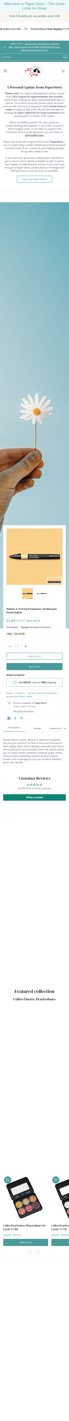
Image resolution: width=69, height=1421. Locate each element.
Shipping (25, 627)
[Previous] (8, 556)
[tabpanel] (34, 751)
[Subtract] (10, 646)
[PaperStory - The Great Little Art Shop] (34, 71)
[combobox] (32, 57)
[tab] (14, 728)
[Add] (26, 646)
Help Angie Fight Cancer (34, 179)
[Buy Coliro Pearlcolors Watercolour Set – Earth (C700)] (25, 1198)
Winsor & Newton (15, 675)
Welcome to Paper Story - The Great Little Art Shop (34, 6)
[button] (63, 71)
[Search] (64, 57)
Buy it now (34, 666)
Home (9, 693)
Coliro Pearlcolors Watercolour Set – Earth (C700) (25, 1227)
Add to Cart (34, 656)
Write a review (34, 797)
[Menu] (5, 71)
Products (20, 693)
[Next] (60, 556)
